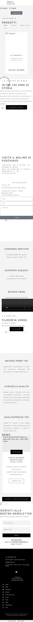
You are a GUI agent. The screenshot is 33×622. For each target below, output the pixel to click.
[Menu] (3, 2)
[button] (16, 329)
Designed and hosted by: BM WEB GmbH (16, 615)
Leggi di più (18, 480)
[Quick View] (25, 49)
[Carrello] (30, 2)
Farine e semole (25, 25)
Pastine (13, 25)
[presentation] (16, 59)
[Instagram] (18, 575)
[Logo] (11, 2)
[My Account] (28, 2)
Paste (6, 25)
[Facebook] (14, 575)
